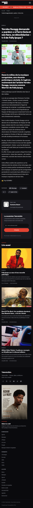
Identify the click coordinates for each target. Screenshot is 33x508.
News (3, 472)
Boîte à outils (5, 488)
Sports (3, 434)
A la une (4, 442)
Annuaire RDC (5, 490)
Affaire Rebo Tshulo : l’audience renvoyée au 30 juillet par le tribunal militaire (16, 351)
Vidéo (3, 465)
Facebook (24, 188)
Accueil (3, 10)
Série (3, 460)
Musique (4, 437)
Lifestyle (4, 480)
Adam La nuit (6, 424)
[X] (10, 381)
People (8, 10)
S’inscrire (16, 230)
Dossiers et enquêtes (7, 485)
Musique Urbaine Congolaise (9, 447)
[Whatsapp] (21, 381)
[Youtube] (13, 381)
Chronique (4, 454)
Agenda (3, 493)
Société (3, 482)
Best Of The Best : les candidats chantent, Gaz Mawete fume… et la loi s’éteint (16, 312)
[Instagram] (6, 381)
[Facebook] (3, 381)
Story (3, 462)
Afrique (3, 440)
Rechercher (4, 495)
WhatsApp (13, 188)
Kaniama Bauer (15, 205)
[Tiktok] (17, 381)
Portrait (3, 457)
